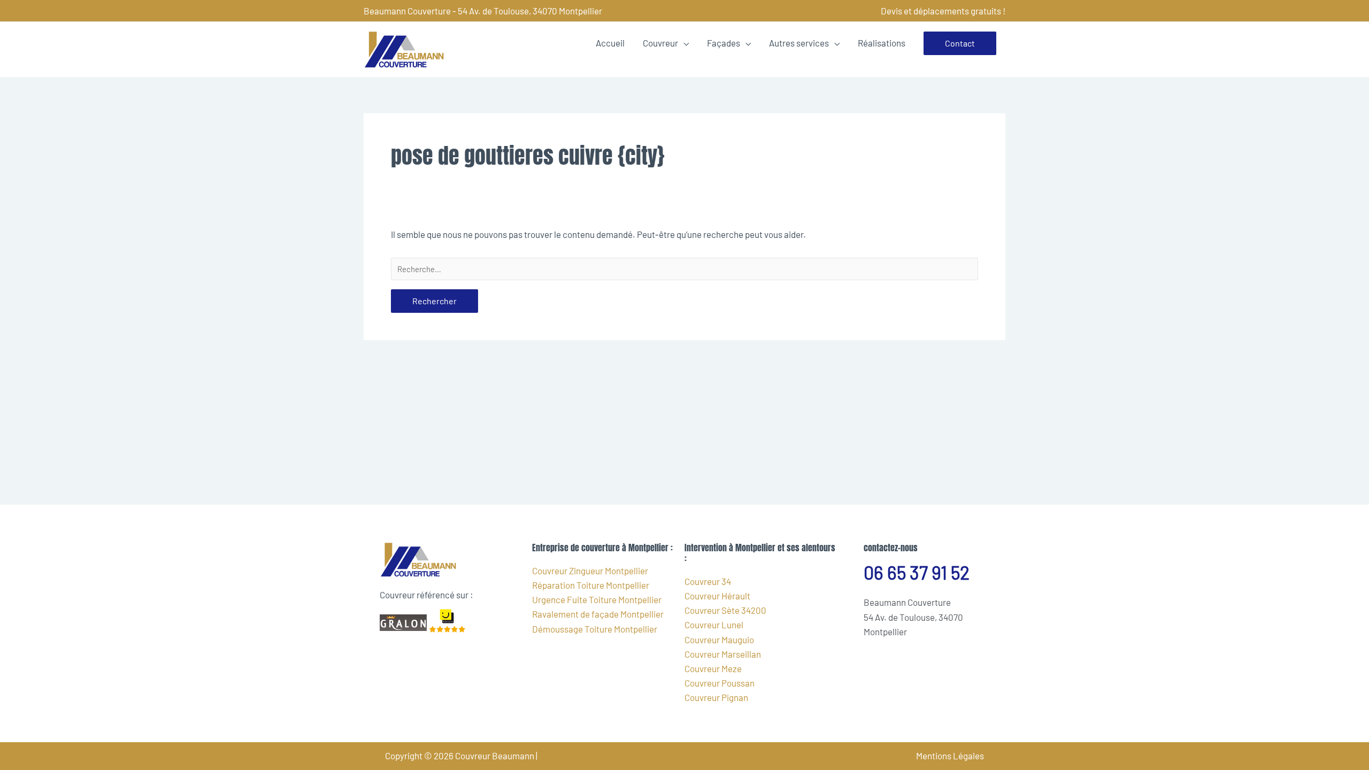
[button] (960, 43)
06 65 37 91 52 (917, 572)
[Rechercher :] (684, 269)
